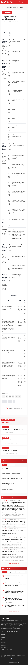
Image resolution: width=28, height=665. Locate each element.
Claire (5, 519)
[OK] (16, 396)
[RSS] (19, 631)
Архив (2, 639)
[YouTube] (9, 631)
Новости (3, 637)
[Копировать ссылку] (19, 396)
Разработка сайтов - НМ (14, 662)
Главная (3, 7)
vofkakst (5, 500)
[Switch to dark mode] (22, 2)
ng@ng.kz (6, 647)
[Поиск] (19, 2)
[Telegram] (7, 396)
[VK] (13, 396)
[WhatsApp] (3, 396)
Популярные (11, 464)
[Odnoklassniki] (14, 631)
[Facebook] (10, 396)
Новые (4, 464)
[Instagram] (2, 631)
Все (22, 460)
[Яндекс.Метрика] (14, 659)
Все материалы (5, 422)
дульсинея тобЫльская (8, 537)
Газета (7, 7)
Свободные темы (20, 572)
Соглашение (3, 642)
